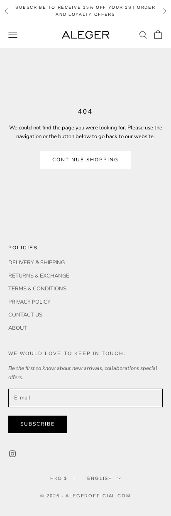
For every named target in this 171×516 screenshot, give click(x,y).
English (99, 478)
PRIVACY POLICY (29, 302)
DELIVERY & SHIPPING (36, 262)
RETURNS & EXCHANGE (38, 276)
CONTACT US (25, 315)
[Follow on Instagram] (12, 454)
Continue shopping (85, 159)
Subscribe (37, 424)
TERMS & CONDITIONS (37, 288)
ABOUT (17, 328)
